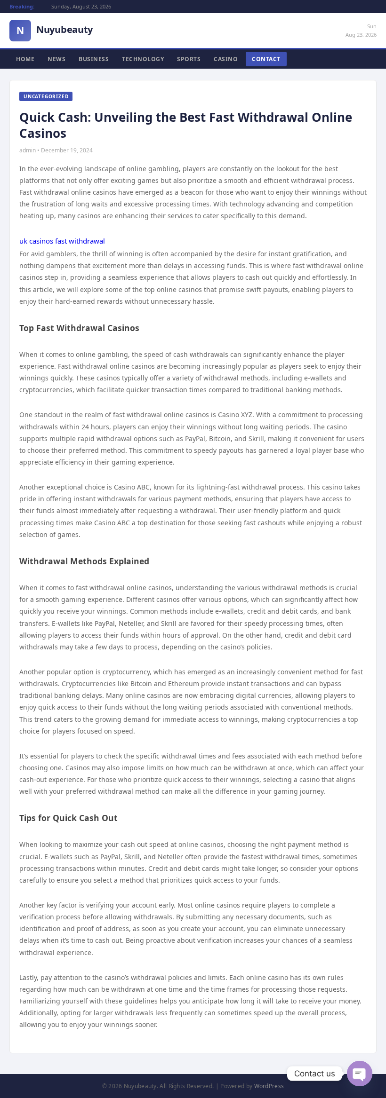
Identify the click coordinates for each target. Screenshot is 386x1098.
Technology (143, 59)
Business (94, 59)
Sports (189, 59)
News (56, 59)
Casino (226, 59)
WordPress (269, 1086)
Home (25, 59)
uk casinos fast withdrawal (62, 240)
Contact (266, 59)
